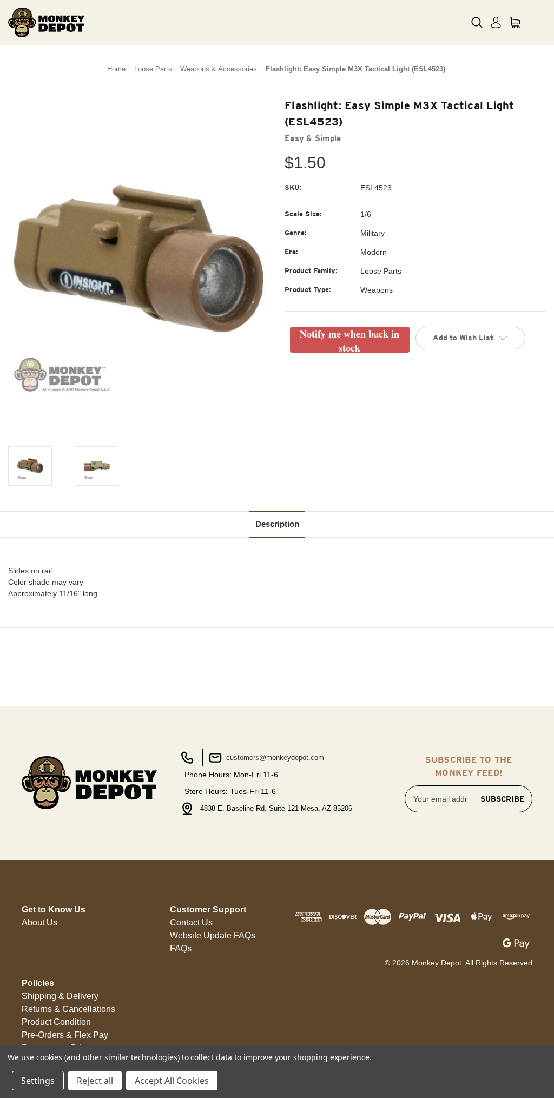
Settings (38, 1081)
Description (277, 523)
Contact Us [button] (191, 922)
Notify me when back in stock (349, 340)
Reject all (95, 1081)
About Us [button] (39, 922)
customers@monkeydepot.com (274, 757)
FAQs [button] (181, 948)
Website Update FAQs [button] (212, 935)
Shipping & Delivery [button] (60, 996)
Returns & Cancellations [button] (68, 1009)
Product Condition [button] (56, 1022)
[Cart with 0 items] (514, 22)
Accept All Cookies (172, 1081)
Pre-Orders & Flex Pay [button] (65, 1035)
